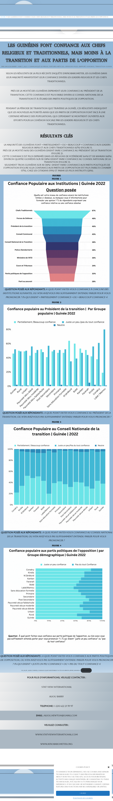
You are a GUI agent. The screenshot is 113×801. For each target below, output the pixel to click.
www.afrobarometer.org (56, 744)
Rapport (82, 66)
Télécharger (86, 670)
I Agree (83, 793)
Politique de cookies (83, 798)
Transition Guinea (103, 66)
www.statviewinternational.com (56, 734)
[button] (108, 767)
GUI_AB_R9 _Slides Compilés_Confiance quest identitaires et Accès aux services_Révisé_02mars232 (50, 670)
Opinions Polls (71, 66)
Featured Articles (56, 66)
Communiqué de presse (38, 66)
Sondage (90, 66)
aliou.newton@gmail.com (60, 715)
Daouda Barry (11, 66)
